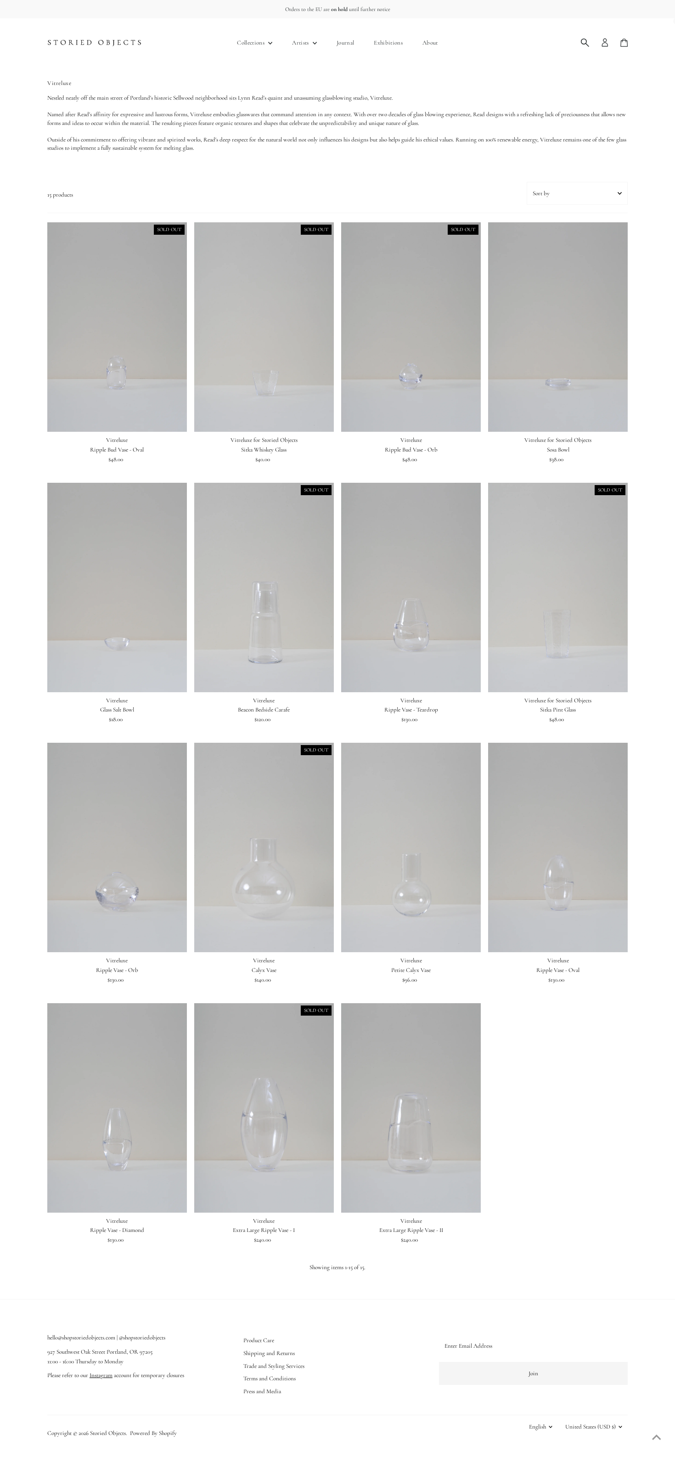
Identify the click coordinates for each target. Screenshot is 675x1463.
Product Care (258, 1340)
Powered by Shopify (153, 1433)
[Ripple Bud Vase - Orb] (411, 327)
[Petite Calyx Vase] (411, 847)
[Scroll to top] (656, 1438)
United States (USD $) (590, 1426)
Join (533, 1373)
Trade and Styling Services (273, 1366)
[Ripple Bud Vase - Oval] (117, 327)
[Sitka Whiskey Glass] (264, 327)
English (537, 1426)
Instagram (101, 1375)
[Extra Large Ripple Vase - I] (264, 1108)
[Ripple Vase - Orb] (117, 847)
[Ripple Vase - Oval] (558, 847)
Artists (301, 42)
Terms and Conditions (269, 1378)
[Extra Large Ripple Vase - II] (411, 1108)
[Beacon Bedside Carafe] (264, 587)
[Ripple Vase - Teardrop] (411, 587)
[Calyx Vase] (264, 847)
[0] (624, 43)
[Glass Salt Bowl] (117, 587)
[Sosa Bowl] (558, 327)
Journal (345, 42)
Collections (251, 42)
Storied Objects (108, 1433)
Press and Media (262, 1391)
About (430, 42)
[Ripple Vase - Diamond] (117, 1108)
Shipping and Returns (269, 1353)
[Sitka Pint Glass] (558, 587)
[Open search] (585, 43)
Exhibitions (388, 42)
